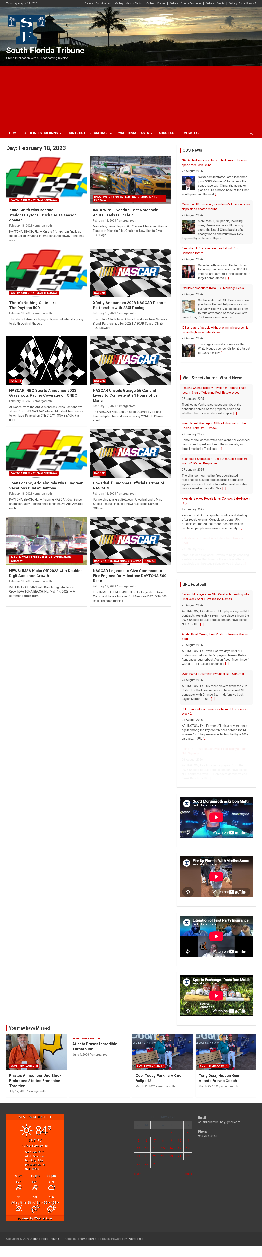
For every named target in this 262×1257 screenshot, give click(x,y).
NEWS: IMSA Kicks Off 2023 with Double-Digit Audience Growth (45, 573)
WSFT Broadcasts (133, 133)
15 (163, 1148)
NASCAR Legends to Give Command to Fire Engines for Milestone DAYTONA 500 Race (129, 575)
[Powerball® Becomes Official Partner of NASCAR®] (130, 453)
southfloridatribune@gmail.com (219, 1122)
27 (146, 1164)
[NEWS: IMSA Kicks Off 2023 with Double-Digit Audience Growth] (46, 541)
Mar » (188, 1174)
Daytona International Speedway (33, 200)
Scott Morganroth (24, 1065)
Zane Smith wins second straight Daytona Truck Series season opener (43, 215)
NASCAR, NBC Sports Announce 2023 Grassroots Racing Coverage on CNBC (43, 393)
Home (13, 133)
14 (154, 1148)
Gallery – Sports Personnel (185, 3)
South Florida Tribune (45, 50)
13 (146, 1148)
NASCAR (99, 293)
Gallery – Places (155, 3)
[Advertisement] (131, 97)
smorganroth (43, 225)
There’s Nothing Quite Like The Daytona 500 (33, 305)
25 (187, 1156)
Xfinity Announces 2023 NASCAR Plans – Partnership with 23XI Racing (129, 305)
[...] (216, 194)
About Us (166, 133)
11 (187, 1140)
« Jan (137, 1174)
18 (187, 1148)
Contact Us (190, 133)
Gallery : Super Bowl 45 (242, 3)
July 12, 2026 (17, 1091)
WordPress (135, 1239)
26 (138, 1164)
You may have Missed (29, 1028)
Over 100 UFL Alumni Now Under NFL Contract (213, 673)
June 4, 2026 (80, 1054)
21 (154, 1156)
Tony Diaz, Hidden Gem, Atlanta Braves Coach (220, 1078)
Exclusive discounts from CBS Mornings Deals (213, 288)
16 (171, 1148)
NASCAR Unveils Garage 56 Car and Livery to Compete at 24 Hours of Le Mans (125, 395)
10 (179, 1140)
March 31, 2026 (145, 1086)
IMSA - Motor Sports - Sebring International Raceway (125, 198)
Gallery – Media (215, 3)
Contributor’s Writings (88, 133)
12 (138, 1148)
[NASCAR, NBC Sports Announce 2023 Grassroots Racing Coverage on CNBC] (46, 360)
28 (154, 1164)
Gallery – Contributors (98, 3)
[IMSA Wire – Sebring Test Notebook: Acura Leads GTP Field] (130, 180)
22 (163, 1156)
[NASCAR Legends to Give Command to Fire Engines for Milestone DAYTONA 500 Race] (130, 541)
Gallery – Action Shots (128, 3)
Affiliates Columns (41, 133)
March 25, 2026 (209, 1086)
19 (138, 1156)
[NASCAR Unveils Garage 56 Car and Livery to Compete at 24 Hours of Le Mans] (130, 360)
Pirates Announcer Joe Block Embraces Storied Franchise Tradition (35, 1080)
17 (179, 1148)
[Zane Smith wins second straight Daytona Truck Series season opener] (46, 180)
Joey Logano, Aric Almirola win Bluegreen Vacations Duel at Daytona (46, 486)
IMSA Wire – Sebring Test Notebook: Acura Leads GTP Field (125, 212)
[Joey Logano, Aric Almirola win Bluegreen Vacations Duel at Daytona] (46, 453)
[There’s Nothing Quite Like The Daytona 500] (46, 273)
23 (171, 1156)
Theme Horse (87, 1239)
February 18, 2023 (20, 225)
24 (179, 1156)
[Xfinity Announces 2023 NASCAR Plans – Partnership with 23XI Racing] (130, 273)
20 (146, 1156)
